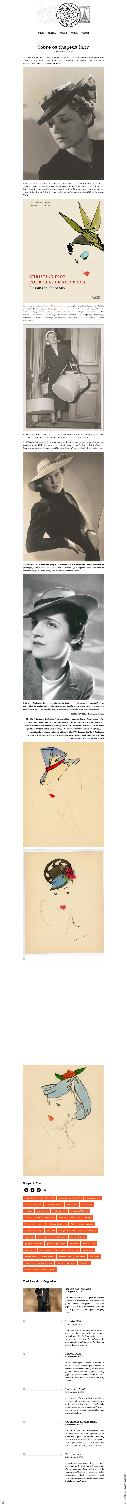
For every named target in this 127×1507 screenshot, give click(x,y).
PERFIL (74, 33)
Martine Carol (65, 1257)
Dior (73, 1224)
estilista (29, 1237)
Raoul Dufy (84, 1263)
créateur (63, 1218)
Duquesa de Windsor (33, 1231)
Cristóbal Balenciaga (81, 1218)
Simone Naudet (31, 1270)
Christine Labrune (79, 1211)
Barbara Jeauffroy (54, 1205)
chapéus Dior (42, 1211)
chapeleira (86, 1205)
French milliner (45, 1237)
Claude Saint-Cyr (33, 1218)
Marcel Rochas (47, 1257)
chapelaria (72, 1205)
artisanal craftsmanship (70, 1198)
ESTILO (63, 33)
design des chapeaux (34, 1224)
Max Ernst (80, 1257)
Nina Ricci (30, 1263)
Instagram (4, 1503)
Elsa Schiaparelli (87, 1231)
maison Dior (87, 1250)
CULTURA (52, 33)
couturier (49, 1218)
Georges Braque (78, 1237)
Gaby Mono (61, 1237)
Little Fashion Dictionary (66, 1250)
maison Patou (31, 1257)
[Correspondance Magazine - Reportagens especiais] (63, 15)
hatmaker (74, 1244)
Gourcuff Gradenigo (53, 306)
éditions (51, 1231)
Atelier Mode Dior (33, 1205)
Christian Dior (59, 1211)
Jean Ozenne (30, 1250)
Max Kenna (94, 1257)
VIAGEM (85, 33)
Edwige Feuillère (67, 1231)
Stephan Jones (48, 1270)
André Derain (31, 1198)
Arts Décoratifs (93, 1198)
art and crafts (47, 1198)
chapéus (28, 1211)
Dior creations (86, 1224)
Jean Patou (45, 1250)
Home (41, 33)
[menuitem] (41, 33)
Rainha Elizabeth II (66, 1263)
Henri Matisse (89, 1244)
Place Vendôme (45, 1263)
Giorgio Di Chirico (33, 1244)
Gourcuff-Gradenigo (56, 1244)
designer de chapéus (57, 1224)
